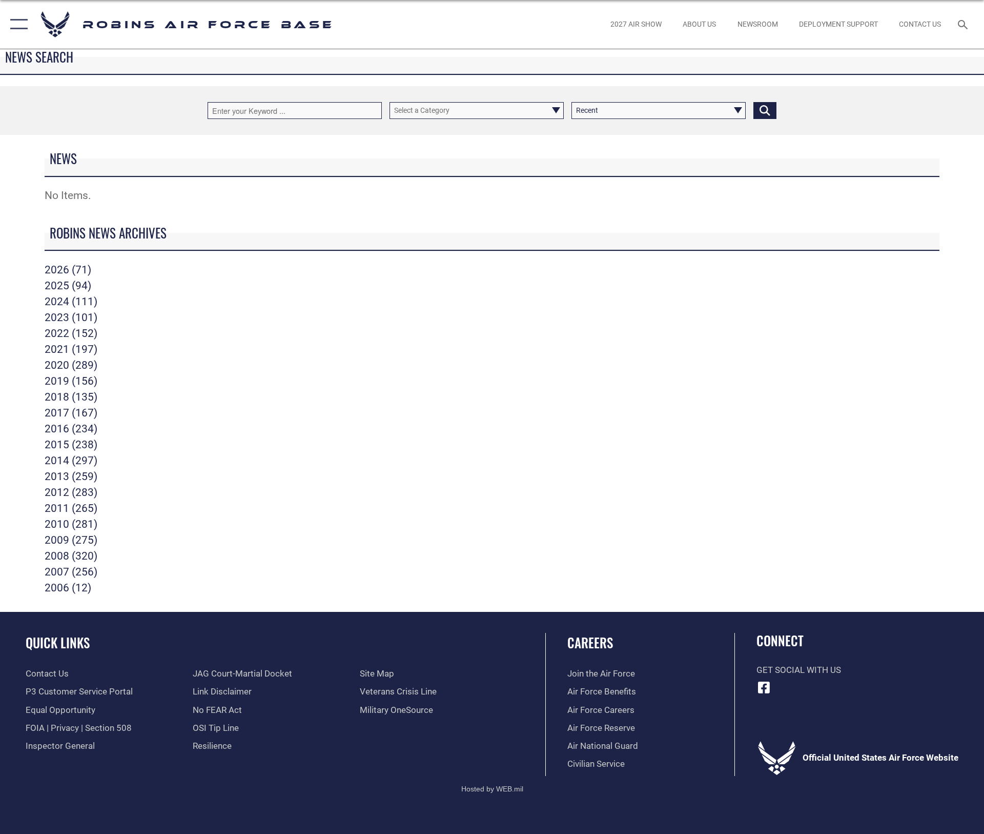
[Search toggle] (963, 24)
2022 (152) (71, 333)
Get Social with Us (798, 670)
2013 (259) (71, 476)
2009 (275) (71, 540)
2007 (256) (71, 572)
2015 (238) (71, 445)
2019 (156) (71, 381)
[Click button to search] (764, 110)
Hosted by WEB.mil (492, 789)
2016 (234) (71, 429)
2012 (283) (71, 492)
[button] (16, 24)
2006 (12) (68, 588)
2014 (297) (71, 460)
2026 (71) (68, 270)
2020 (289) (71, 365)
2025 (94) (68, 286)
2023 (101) (71, 317)
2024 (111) (71, 301)
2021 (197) (71, 349)
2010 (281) (71, 524)
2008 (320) (71, 556)
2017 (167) (71, 413)
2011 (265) (71, 508)
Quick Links (58, 642)
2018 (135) (71, 397)
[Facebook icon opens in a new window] (764, 687)
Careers (590, 642)
